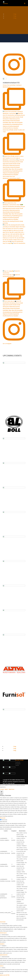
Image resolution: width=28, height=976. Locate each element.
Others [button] (2, 966)
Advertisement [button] (3, 955)
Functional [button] (2, 922)
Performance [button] (3, 933)
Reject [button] (6, 789)
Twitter (17, 765)
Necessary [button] (2, 818)
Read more (11, 789)
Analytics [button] (2, 944)
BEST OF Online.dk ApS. (9, 783)
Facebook (17, 762)
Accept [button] (2, 789)
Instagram (18, 763)
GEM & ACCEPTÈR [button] (4, 975)
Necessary (4, 819)
